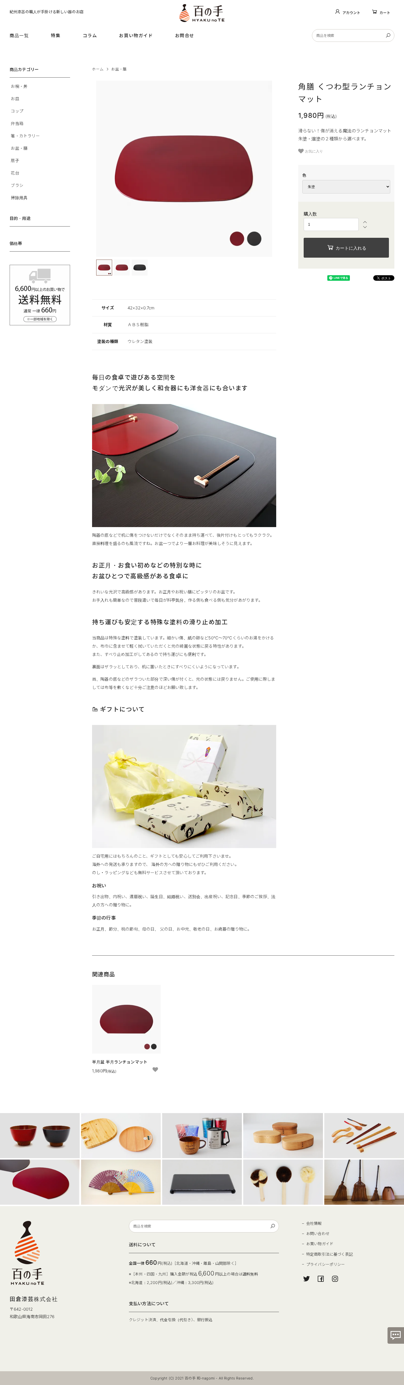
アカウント (351, 12)
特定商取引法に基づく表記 (329, 1254)
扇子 (15, 160)
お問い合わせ (318, 1233)
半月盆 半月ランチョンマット (119, 1062)
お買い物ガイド (136, 35)
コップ (17, 111)
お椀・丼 (19, 86)
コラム (90, 35)
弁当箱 (17, 123)
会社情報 (314, 1223)
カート (385, 12)
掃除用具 (19, 197)
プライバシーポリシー (325, 1264)
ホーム (98, 69)
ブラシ (17, 185)
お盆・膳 (119, 69)
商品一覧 (19, 35)
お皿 (15, 98)
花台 (15, 173)
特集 (55, 35)
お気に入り (314, 151)
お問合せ (184, 35)
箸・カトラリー (25, 135)
